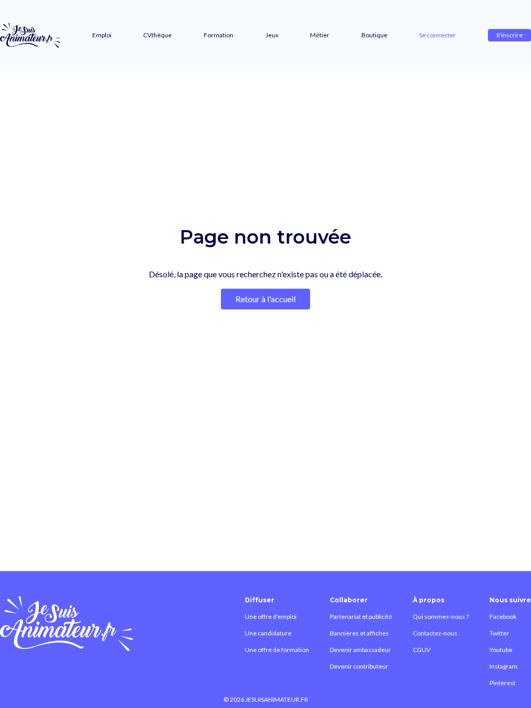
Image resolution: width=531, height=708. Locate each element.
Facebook (503, 616)
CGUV (421, 650)
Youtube (501, 650)
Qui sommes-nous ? (441, 616)
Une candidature (268, 633)
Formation (218, 35)
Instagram (504, 666)
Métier (319, 35)
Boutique (374, 35)
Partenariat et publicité (361, 616)
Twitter (499, 633)
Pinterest (502, 683)
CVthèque (157, 35)
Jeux (272, 35)
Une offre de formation (277, 650)
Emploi (101, 35)
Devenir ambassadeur (360, 650)
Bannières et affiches (359, 633)
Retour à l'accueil (265, 299)
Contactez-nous (435, 633)
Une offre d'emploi (271, 616)
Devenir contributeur (359, 666)
